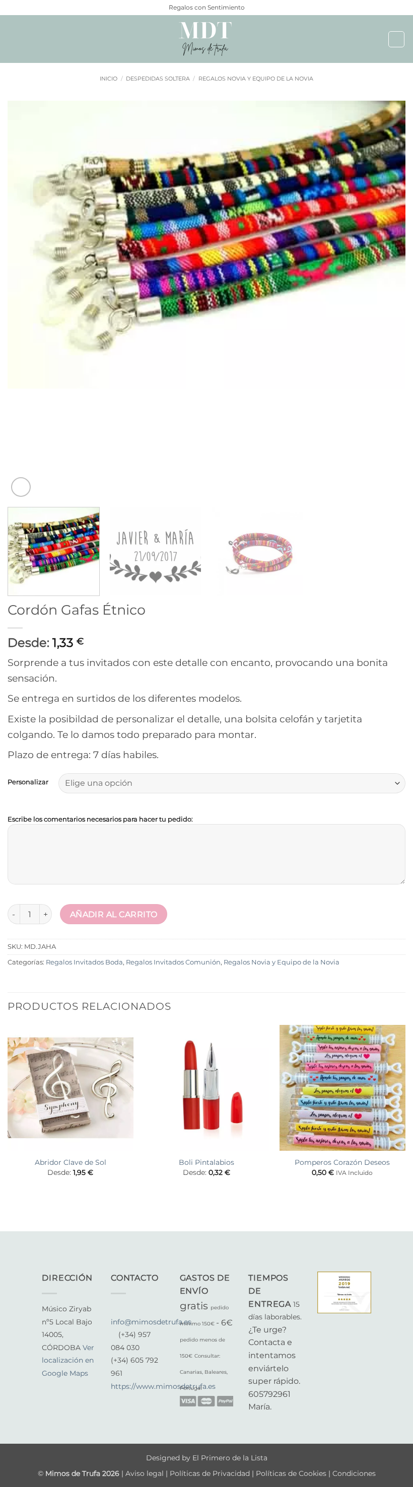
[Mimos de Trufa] (206, 39)
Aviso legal (145, 1473)
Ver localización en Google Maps (68, 1360)
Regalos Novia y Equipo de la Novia (255, 78)
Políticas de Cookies (291, 1473)
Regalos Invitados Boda (84, 962)
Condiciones (354, 1473)
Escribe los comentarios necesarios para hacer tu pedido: (100, 819)
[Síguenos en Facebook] (48, 1386)
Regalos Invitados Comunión (173, 962)
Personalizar (28, 782)
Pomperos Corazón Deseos (342, 1162)
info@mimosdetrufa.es (151, 1321)
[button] (14, 39)
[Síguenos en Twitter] (72, 1386)
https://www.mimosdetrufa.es (163, 1386)
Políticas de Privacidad (210, 1473)
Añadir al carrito (114, 914)
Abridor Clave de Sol (70, 1162)
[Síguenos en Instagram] (60, 1386)
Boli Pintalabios (206, 1162)
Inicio (108, 78)
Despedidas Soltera (158, 78)
